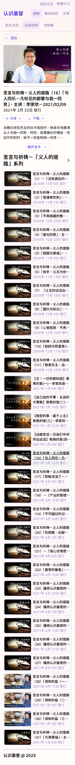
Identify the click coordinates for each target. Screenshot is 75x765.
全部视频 (31, 25)
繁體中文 (63, 4)
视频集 (49, 25)
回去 (14, 38)
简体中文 (46, 4)
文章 (66, 13)
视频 (36, 13)
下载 (36, 118)
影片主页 (12, 25)
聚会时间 (51, 13)
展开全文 (34, 147)
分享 (13, 118)
